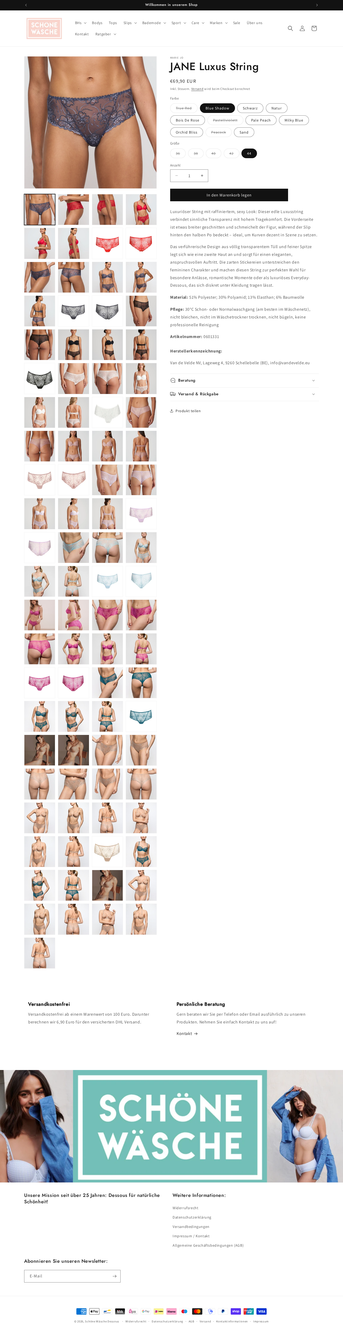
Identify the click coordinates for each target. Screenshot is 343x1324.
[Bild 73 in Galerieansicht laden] (141, 716)
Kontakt (184, 1033)
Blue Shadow (217, 108)
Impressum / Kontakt (191, 1236)
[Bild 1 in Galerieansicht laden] (39, 209)
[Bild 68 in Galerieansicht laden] (107, 682)
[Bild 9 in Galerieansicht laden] (141, 243)
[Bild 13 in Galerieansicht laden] (141, 277)
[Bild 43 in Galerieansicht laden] (73, 513)
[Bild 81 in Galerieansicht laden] (141, 783)
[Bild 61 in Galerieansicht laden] (39, 648)
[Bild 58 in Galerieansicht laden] (73, 615)
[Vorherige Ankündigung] (26, 5)
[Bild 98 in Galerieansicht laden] (141, 919)
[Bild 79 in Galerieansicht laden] (73, 783)
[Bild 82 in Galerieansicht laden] (39, 817)
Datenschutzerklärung (192, 1217)
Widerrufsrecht (185, 1207)
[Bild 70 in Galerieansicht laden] (39, 716)
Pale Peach (261, 120)
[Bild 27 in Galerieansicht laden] (141, 378)
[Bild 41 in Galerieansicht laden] (141, 479)
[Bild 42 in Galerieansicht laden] (39, 513)
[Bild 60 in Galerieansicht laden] (141, 615)
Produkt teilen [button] (188, 410)
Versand (197, 89)
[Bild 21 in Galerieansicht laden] (107, 344)
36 (181, 154)
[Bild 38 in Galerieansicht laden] (73, 479)
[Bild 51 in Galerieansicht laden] (141, 547)
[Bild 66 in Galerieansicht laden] (73, 682)
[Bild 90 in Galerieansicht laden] (39, 885)
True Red (186, 109)
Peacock (221, 133)
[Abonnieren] (114, 1276)
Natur (276, 108)
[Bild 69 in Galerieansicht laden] (141, 682)
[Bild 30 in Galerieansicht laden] (107, 412)
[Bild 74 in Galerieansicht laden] (39, 750)
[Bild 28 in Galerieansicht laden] (39, 412)
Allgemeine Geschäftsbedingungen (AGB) (208, 1245)
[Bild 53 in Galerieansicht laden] (73, 581)
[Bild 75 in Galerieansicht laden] (73, 750)
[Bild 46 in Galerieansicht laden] (39, 547)
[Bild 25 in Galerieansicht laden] (73, 378)
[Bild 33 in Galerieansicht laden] (39, 446)
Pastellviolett (228, 121)
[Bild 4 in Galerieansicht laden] (107, 209)
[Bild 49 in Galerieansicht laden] (73, 547)
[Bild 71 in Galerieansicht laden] (73, 716)
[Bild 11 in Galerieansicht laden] (73, 277)
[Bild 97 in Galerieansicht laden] (107, 919)
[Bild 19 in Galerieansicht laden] (39, 344)
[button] (80, 22)
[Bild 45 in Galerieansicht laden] (141, 513)
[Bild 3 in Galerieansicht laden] (73, 209)
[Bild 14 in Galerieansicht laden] (39, 311)
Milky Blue (294, 120)
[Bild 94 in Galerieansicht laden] (141, 885)
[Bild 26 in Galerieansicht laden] (107, 378)
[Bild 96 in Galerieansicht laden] (73, 919)
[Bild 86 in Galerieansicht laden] (39, 851)
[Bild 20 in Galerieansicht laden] (73, 344)
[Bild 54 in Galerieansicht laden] (107, 581)
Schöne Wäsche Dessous (102, 1321)
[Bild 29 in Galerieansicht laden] (73, 412)
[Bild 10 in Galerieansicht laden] (39, 277)
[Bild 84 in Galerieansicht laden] (107, 817)
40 (216, 154)
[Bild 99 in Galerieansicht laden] (39, 953)
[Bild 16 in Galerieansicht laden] (107, 311)
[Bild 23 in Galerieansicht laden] (39, 378)
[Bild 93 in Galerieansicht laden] (107, 885)
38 (199, 154)
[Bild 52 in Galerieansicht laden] (39, 581)
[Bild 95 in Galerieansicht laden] (39, 919)
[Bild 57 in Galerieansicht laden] (39, 615)
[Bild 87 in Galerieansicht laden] (73, 851)
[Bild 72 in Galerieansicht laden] (107, 716)
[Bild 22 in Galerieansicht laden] (141, 344)
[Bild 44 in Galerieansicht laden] (107, 513)
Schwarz (250, 108)
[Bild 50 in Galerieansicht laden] (107, 547)
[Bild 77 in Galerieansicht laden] (141, 750)
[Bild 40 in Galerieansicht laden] (107, 479)
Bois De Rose (187, 120)
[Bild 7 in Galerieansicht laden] (73, 243)
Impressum (261, 1321)
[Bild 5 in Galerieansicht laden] (141, 209)
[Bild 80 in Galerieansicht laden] (107, 783)
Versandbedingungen (191, 1226)
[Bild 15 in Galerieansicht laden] (73, 311)
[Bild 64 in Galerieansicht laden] (141, 648)
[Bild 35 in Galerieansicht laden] (107, 446)
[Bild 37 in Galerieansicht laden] (39, 479)
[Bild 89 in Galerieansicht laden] (141, 851)
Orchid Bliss (186, 132)
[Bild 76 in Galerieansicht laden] (107, 750)
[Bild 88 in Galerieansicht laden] (107, 851)
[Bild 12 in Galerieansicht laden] (107, 277)
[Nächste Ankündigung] (317, 5)
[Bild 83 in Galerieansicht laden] (73, 817)
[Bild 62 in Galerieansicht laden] (73, 648)
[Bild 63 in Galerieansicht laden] (107, 648)
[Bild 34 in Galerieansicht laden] (73, 446)
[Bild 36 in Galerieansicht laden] (141, 446)
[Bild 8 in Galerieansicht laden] (107, 243)
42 (234, 154)
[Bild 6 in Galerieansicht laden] (39, 243)
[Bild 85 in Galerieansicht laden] (141, 817)
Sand (244, 132)
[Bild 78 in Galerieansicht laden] (39, 783)
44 (249, 153)
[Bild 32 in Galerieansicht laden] (141, 412)
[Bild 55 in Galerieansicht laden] (141, 581)
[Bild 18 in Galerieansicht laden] (141, 311)
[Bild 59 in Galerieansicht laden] (107, 615)
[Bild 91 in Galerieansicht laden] (73, 885)
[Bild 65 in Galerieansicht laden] (39, 682)
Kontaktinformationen (232, 1321)
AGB (191, 1321)
